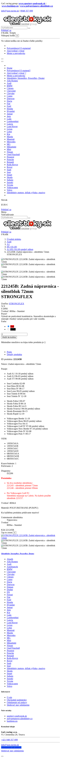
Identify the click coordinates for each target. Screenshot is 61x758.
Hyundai (11, 605)
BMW (9, 569)
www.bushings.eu (10, 6)
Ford (9, 600)
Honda (10, 602)
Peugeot (10, 650)
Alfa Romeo (12, 561)
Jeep (9, 610)
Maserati (10, 630)
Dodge (10, 589)
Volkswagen (12, 683)
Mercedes (11, 635)
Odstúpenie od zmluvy (17, 702)
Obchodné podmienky (17, 700)
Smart (9, 673)
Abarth (10, 559)
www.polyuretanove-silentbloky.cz (36, 6)
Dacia (9, 582)
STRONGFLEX (16, 303)
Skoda (9, 671)
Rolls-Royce (12, 658)
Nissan (10, 645)
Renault (10, 655)
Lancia (10, 620)
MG (8, 638)
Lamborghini (12, 617)
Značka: (4, 303)
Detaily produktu (14, 354)
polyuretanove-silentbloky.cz (19, 718)
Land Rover (12, 622)
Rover (9, 661)
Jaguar (10, 607)
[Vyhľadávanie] (29, 28)
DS (8, 592)
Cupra (9, 579)
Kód (3, 530)
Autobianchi (12, 566)
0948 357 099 (26, 11)
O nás (9, 697)
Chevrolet (11, 572)
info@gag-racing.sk (10, 11)
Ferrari (10, 594)
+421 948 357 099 (9, 740)
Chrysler (10, 574)
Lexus (9, 625)
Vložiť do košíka (9, 337)
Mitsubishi (11, 643)
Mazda (10, 633)
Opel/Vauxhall (13, 648)
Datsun (10, 587)
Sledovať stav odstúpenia (18, 705)
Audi (9, 564)
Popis (9, 352)
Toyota (10, 681)
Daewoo (10, 584)
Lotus (9, 628)
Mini (9, 640)
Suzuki (10, 678)
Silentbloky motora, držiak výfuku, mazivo (26, 668)
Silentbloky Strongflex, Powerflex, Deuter (17, 554)
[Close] (2, 61)
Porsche (10, 653)
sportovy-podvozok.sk (17, 716)
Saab (9, 663)
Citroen (10, 577)
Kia (8, 612)
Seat (9, 666)
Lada (9, 615)
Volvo (9, 686)
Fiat (8, 597)
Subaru (10, 676)
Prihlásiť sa (6, 209)
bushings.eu (12, 721)
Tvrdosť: (5, 311)
